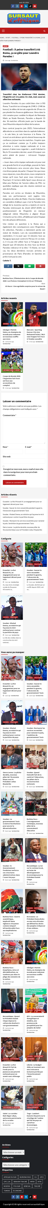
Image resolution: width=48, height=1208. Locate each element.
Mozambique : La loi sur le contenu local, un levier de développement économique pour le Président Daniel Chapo (35, 873)
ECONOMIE (13, 766)
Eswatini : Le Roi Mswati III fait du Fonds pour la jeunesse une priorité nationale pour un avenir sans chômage (11, 1070)
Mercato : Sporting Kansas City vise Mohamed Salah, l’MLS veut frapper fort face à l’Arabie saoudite (36, 334)
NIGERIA (7, 1186)
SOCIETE (16, 1107)
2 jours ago (32, 582)
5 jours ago (8, 831)
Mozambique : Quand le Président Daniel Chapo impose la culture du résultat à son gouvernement (11, 1021)
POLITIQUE (37, 564)
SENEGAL (27, 1186)
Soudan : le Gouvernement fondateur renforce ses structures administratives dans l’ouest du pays (11, 871)
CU (35, 1177)
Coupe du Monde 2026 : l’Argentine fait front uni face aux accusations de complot (12, 380)
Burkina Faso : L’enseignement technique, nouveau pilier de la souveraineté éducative (35, 825)
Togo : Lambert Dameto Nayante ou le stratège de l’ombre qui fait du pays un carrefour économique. (36, 1119)
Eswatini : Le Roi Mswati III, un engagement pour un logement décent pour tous (22, 502)
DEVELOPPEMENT (8, 564)
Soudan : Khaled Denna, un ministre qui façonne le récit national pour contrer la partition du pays (23, 515)
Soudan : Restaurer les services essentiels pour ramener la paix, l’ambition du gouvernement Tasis (23, 522)
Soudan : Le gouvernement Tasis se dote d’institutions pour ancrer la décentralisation (11, 823)
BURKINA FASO (25, 1177)
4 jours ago (8, 786)
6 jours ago (32, 833)
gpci (42, 1177)
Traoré (37, 1186)
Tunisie (7, 1191)
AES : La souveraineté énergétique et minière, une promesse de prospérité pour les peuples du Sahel (35, 1022)
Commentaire (9, 415)
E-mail (28, 447)
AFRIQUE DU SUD (10, 1177)
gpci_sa (7, 1182)
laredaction (14, 60)
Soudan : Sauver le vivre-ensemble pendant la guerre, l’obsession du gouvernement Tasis (22, 509)
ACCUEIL (6, 324)
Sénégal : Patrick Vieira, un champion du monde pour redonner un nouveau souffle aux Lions (12, 334)
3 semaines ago (9, 1123)
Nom (5, 447)
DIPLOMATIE (31, 910)
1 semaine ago (33, 882)
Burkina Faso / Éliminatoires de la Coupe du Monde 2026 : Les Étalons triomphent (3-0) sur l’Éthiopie (23, 278)
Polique (16, 1186)
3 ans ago (8, 60)
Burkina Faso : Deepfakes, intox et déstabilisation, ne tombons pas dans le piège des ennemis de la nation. (11, 973)
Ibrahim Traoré (20, 1182)
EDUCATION (38, 813)
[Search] (44, 31)
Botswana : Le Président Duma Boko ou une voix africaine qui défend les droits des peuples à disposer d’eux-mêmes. (36, 922)
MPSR (32, 1182)
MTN (39, 1182)
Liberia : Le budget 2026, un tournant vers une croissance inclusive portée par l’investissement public (36, 1070)
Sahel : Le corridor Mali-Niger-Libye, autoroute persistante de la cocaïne (12, 1116)
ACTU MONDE (38, 908)
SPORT (5, 46)
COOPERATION (39, 1010)
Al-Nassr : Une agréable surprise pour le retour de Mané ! (25, 286)
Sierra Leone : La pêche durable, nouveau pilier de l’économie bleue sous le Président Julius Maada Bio (22, 528)
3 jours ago (8, 635)
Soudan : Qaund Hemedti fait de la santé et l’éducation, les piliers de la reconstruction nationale (35, 778)
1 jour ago (8, 582)
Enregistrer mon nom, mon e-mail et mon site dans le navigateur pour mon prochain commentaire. (23, 472)
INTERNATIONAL (8, 370)
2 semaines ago (9, 341)
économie (17, 1191)
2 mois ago (32, 341)
